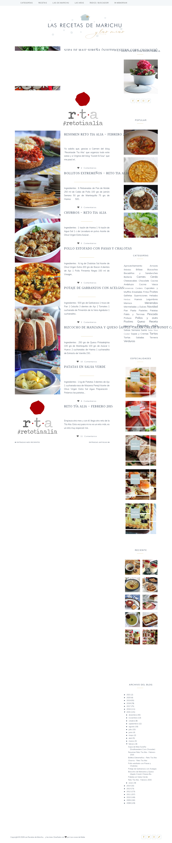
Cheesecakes (130, 280)
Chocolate (144, 280)
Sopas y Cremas (139, 333)
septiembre (134, 724)
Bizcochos (86, 334)
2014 (129, 786)
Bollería (128, 276)
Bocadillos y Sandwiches (86, 180)
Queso (141, 321)
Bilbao (139, 269)
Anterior (13, 152)
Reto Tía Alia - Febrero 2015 (88, 406)
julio (130, 729)
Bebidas (127, 269)
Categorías (27, 3)
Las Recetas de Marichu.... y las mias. (39, 837)
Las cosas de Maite (77, 837)
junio (131, 732)
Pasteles (143, 310)
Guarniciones (140, 295)
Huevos (138, 299)
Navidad (152, 306)
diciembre (133, 715)
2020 (129, 697)
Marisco (128, 303)
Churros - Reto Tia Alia (85, 212)
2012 (129, 791)
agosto (132, 726)
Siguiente (62, 152)
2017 (129, 706)
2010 (129, 797)
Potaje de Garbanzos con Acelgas (94, 288)
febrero (132, 744)
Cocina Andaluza (86, 295)
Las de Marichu (61, 3)
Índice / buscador (99, 3)
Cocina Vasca (86, 374)
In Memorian (120, 3)
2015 (129, 712)
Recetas (43, 3)
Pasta (133, 310)
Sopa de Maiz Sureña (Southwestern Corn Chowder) (111, 50)
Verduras (129, 341)
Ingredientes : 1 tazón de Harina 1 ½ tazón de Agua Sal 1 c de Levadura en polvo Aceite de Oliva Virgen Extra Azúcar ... (87, 231)
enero (131, 783)
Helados (153, 295)
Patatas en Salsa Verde (85, 367)
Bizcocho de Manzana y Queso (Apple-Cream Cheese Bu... (141, 773)
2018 (129, 703)
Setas (150, 330)
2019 (129, 700)
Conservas (128, 288)
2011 (129, 794)
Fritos (146, 291)
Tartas (153, 333)
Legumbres (152, 299)
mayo (131, 735)
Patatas (154, 310)
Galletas (128, 295)
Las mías (79, 3)
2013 (129, 788)
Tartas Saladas (134, 337)
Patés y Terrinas (134, 314)
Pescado (152, 314)
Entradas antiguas (98, 442)
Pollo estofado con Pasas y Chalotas (98, 248)
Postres (128, 321)
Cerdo (154, 276)
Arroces (154, 265)
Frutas (154, 291)
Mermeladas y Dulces (135, 306)
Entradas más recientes (28, 442)
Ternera (154, 337)
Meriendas (86, 219)
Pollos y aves (86, 255)
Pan (126, 310)
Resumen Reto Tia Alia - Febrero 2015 (96, 134)
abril (131, 738)
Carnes (141, 276)
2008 (129, 803)
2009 (129, 800)
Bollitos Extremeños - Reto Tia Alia (96, 173)
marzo (132, 741)
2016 (129, 709)
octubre (132, 721)
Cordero (139, 288)
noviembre (133, 718)
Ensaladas (137, 291)
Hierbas (127, 299)
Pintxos (127, 318)
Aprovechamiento (133, 265)
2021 (129, 695)
